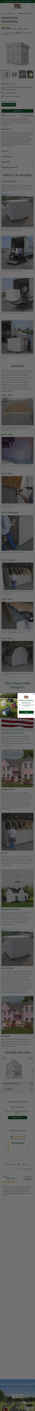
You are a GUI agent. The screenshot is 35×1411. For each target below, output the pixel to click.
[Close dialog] (34, 694)
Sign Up (26, 712)
